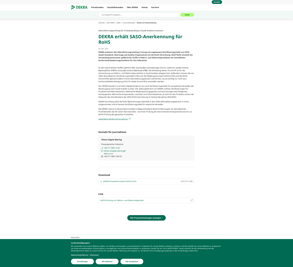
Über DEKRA (132, 7)
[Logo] (80, 7)
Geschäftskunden (115, 7)
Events (145, 7)
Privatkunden (97, 7)
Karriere (155, 7)
